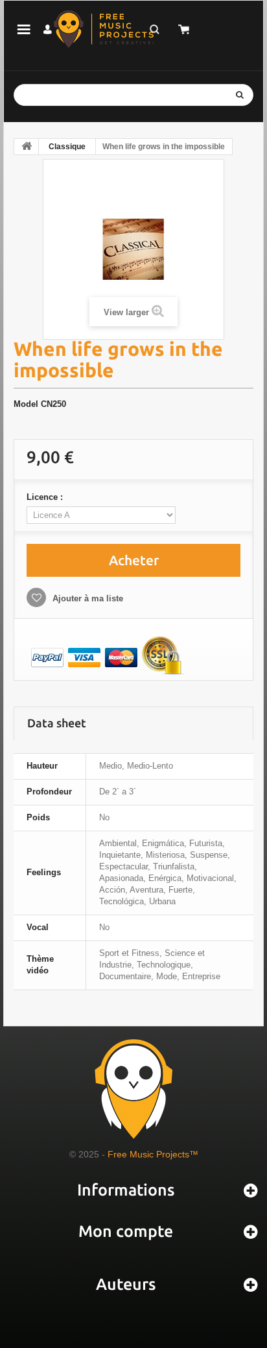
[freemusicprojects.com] (104, 29)
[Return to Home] (26, 146)
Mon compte (125, 1231)
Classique (67, 146)
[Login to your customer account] (48, 29)
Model (26, 404)
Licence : (46, 497)
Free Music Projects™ (153, 1154)
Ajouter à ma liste (86, 598)
